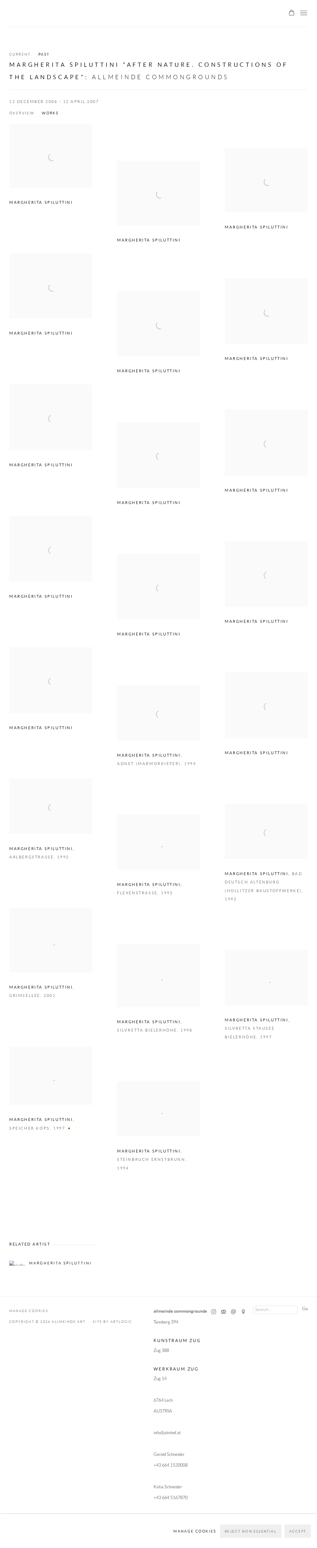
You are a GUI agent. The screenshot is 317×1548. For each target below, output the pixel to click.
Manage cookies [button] (28, 1311)
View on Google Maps (243, 1312)
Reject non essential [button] (251, 1531)
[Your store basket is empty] (291, 13)
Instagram (213, 1312)
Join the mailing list (223, 1312)
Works (50, 113)
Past (44, 54)
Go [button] (305, 1308)
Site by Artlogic (112, 1321)
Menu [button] (303, 13)
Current (20, 54)
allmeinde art (52, 14)
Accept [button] (297, 1531)
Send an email (233, 1312)
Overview (21, 113)
